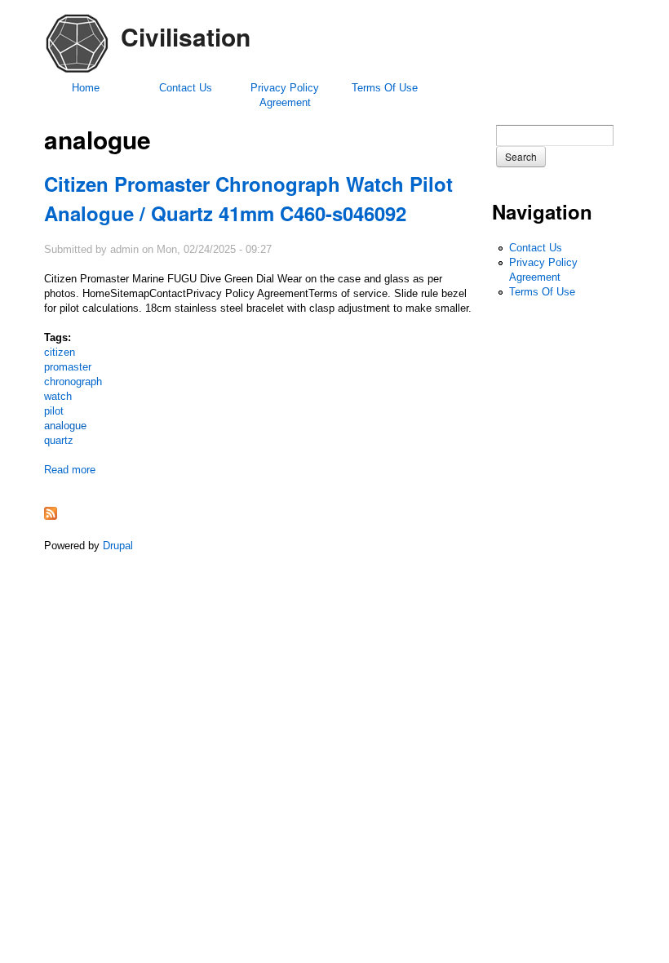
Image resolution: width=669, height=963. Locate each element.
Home (86, 88)
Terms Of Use (385, 88)
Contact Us (185, 88)
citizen (59, 352)
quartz (58, 440)
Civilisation (185, 36)
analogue (65, 425)
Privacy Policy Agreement (284, 95)
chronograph (73, 381)
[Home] (76, 72)
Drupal (118, 545)
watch (58, 396)
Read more (69, 470)
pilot (54, 411)
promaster (67, 367)
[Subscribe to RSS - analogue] (50, 516)
